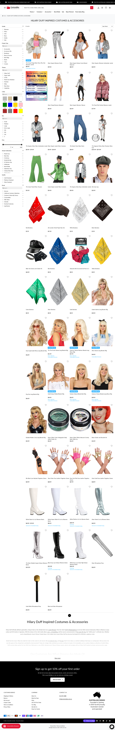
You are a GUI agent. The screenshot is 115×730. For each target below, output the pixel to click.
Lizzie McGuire (52, 629)
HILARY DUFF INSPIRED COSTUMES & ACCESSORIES (18, 15)
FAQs (33, 700)
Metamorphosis (73, 629)
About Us (34, 696)
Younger (62, 640)
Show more (57, 658)
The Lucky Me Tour (81, 632)
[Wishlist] (106, 8)
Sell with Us (34, 707)
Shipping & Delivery (8, 696)
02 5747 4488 (62, 696)
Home (5, 15)
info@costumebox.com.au (65, 699)
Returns (5, 698)
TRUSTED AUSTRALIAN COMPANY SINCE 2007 (83, 2)
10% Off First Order (36, 702)
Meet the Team (35, 698)
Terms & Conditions (8, 704)
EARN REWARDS (61, 2)
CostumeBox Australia (11, 720)
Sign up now (57, 679)
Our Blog (34, 704)
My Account (7, 700)
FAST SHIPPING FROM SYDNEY (22, 2)
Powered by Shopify (20, 720)
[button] (5, 8)
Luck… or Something (52, 632)
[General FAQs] (102, 8)
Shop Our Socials (36, 709)
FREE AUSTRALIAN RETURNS (43, 2)
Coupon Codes (7, 702)
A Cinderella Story (52, 640)
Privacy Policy (7, 707)
